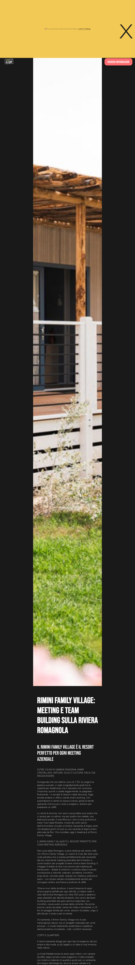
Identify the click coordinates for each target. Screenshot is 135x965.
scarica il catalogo (84, 29)
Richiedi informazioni (118, 62)
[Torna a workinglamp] (9, 61)
